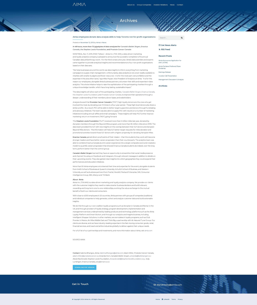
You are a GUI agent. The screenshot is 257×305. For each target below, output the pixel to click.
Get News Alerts (167, 45)
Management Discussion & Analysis (171, 79)
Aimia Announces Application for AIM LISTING (170, 62)
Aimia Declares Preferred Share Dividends (170, 67)
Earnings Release (165, 72)
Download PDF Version (84, 267)
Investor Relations (161, 5)
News (172, 5)
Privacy (180, 299)
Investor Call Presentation (168, 76)
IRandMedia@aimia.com (169, 285)
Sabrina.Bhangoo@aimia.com (111, 253)
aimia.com (148, 231)
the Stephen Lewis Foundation (85, 95)
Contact (180, 5)
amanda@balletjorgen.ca (140, 256)
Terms (173, 299)
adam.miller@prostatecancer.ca (85, 256)
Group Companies (144, 5)
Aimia (98, 42)
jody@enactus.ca (102, 262)
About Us (131, 5)
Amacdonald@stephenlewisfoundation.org (127, 259)
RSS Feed (164, 49)
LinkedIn (166, 299)
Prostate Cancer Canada (120, 49)
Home (158, 299)
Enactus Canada (148, 92)
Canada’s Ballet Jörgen (131, 92)
